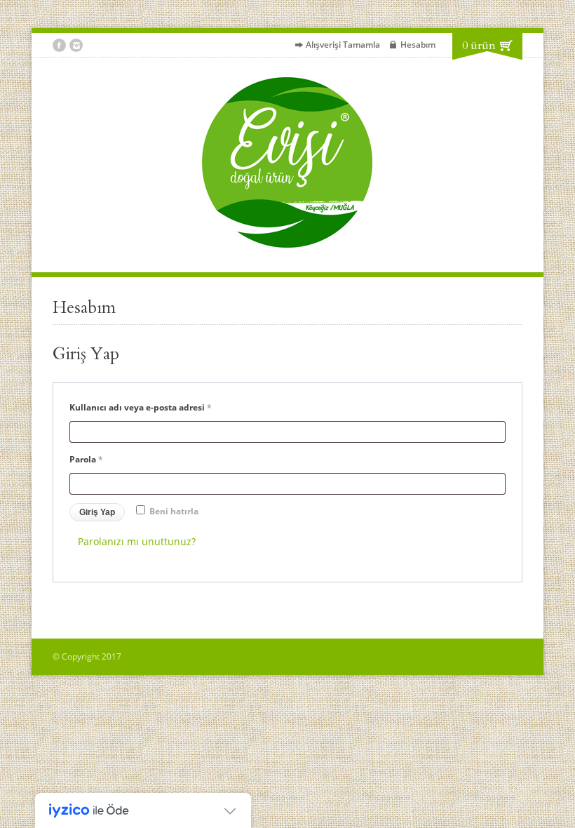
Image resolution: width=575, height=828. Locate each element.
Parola (101, 459)
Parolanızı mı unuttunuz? (137, 541)
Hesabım (417, 45)
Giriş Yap (97, 512)
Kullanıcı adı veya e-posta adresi (155, 407)
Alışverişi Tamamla (343, 45)
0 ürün (479, 45)
